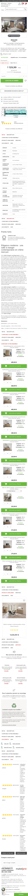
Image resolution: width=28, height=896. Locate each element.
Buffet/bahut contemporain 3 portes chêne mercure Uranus (14, 441)
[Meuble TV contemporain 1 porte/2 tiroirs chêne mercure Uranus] (7, 520)
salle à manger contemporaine (16, 271)
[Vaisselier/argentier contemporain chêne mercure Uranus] (7, 353)
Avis (12, 143)
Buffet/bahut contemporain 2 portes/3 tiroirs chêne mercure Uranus (14, 370)
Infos (3, 134)
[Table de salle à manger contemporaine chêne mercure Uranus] (7, 497)
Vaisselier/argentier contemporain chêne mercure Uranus (14, 346)
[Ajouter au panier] (14, 367)
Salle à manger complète (9, 862)
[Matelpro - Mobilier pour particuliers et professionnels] (7, 5)
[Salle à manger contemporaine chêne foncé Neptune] (11, 36)
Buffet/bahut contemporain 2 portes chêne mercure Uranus (14, 464)
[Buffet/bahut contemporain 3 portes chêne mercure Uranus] (7, 447)
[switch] (3, 894)
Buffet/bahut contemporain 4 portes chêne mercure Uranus (14, 394)
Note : (3, 122)
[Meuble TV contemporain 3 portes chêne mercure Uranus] (7, 544)
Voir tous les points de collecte (9, 725)
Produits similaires (8, 140)
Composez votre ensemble (10, 137)
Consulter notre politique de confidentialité (10, 889)
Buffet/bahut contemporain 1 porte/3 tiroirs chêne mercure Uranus (14, 417)
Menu (2, 10)
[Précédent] (2, 25)
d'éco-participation (17, 72)
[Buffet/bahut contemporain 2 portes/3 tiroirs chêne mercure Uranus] (7, 376)
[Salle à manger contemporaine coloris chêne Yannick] (14, 610)
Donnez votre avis (19, 123)
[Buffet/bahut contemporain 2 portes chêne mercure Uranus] (7, 470)
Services (18, 140)
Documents (5, 143)
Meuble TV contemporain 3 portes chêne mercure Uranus (14, 538)
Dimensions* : (4, 60)
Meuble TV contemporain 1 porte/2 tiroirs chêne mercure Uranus (14, 514)
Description (10, 134)
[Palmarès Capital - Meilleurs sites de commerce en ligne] (14, 111)
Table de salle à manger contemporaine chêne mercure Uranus (14, 488)
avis (15, 122)
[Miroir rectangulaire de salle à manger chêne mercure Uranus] (7, 568)
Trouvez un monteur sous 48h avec (14, 86)
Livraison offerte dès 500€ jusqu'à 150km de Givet (14, 1)
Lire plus (6, 671)
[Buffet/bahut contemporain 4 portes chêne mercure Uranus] (7, 400)
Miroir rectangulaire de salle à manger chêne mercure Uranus (14, 561)
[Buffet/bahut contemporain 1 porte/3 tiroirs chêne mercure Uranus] (7, 423)
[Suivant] (25, 25)
